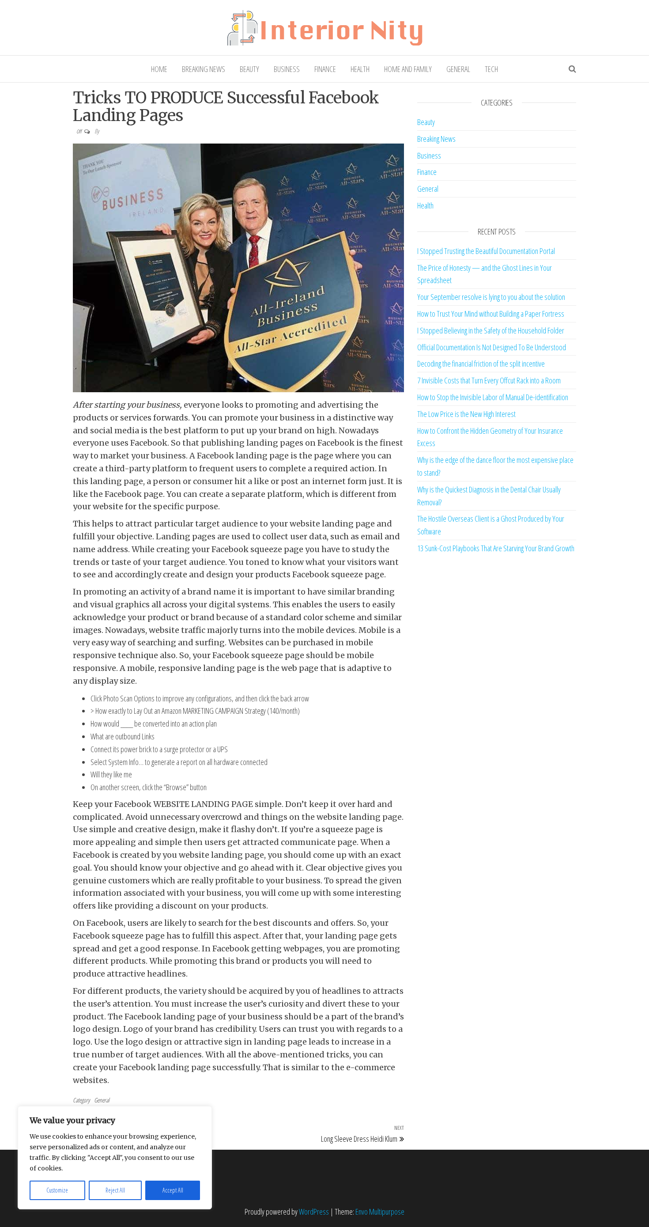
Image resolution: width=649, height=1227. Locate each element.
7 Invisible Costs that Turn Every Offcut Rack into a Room (489, 380)
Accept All (172, 1190)
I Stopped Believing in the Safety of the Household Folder (490, 330)
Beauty (249, 69)
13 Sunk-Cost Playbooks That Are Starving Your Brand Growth (495, 548)
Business (287, 69)
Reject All (115, 1190)
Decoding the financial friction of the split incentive (481, 363)
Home (159, 69)
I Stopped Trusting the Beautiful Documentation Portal (486, 251)
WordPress (314, 1211)
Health (360, 69)
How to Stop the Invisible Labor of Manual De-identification (492, 397)
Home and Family (408, 69)
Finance (325, 69)
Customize (57, 1190)
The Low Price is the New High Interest (466, 414)
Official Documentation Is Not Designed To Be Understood (491, 347)
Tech (491, 69)
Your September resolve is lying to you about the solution (491, 297)
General (458, 69)
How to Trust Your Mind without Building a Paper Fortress (490, 313)
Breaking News (203, 69)
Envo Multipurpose (379, 1211)
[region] (115, 1157)
